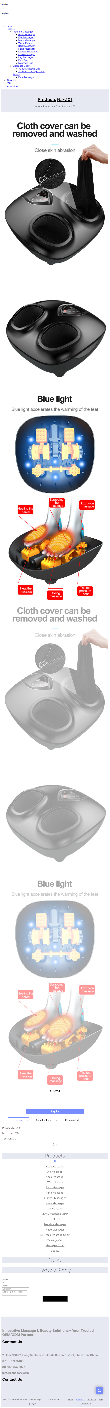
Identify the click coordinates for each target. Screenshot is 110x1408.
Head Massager (26, 34)
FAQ (9, 83)
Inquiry (55, 1111)
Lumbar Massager (28, 51)
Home (9, 26)
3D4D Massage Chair (29, 68)
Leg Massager (26, 57)
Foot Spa (23, 60)
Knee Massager (26, 54)
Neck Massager (26, 40)
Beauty (16, 74)
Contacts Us (12, 86)
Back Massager (26, 45)
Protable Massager (23, 31)
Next (10, 1133)
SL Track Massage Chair (31, 71)
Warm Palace (25, 43)
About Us (11, 80)
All (55, 1161)
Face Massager (26, 77)
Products (11, 29)
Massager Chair (21, 65)
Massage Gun (25, 63)
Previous (11, 1128)
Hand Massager (26, 48)
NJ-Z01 (64, 99)
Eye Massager (26, 37)
